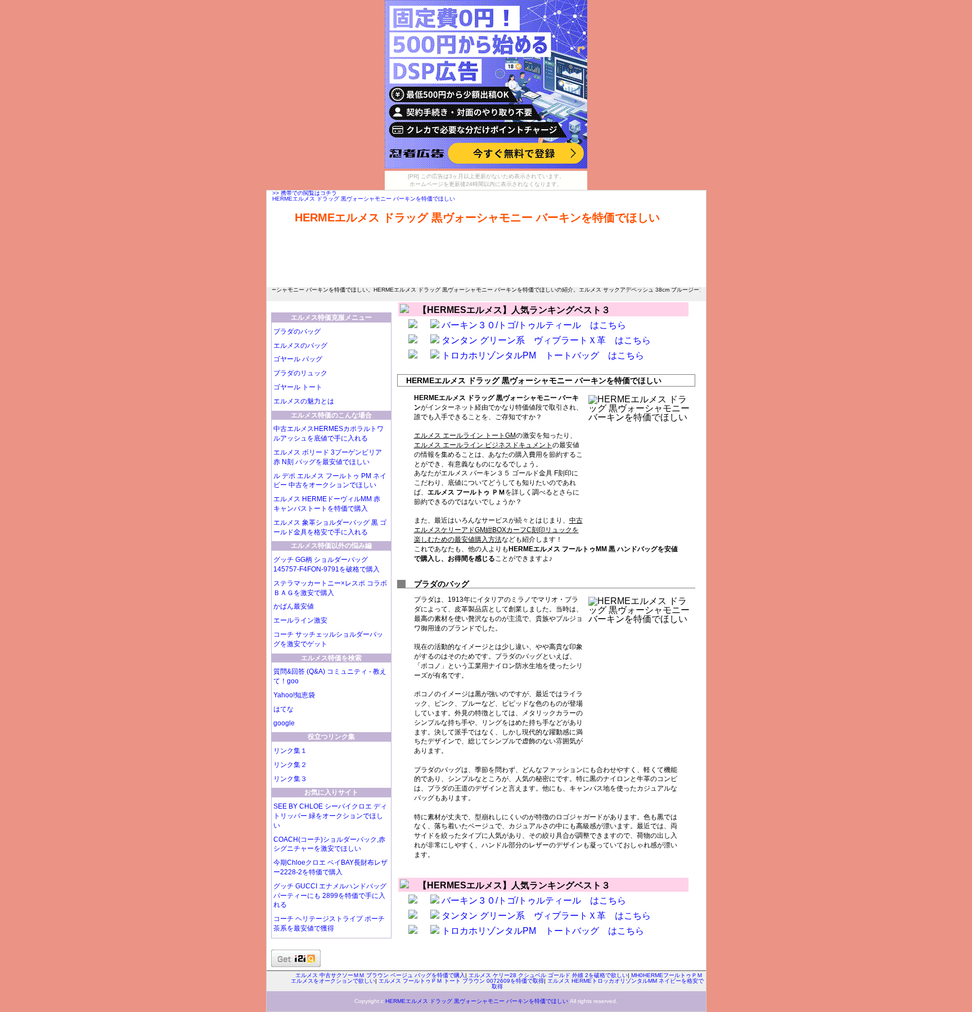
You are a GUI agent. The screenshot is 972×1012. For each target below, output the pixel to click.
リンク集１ (290, 751)
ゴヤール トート (297, 387)
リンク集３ (290, 779)
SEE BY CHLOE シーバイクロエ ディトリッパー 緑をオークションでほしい (330, 815)
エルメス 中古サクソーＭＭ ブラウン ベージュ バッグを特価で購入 (380, 975)
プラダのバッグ (297, 331)
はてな (283, 709)
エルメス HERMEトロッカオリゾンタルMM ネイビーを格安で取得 (598, 984)
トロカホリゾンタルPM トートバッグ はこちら (543, 355)
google (284, 723)
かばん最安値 (293, 606)
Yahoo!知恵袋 (294, 695)
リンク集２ (290, 765)
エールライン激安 (300, 620)
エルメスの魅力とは (303, 401)
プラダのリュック (300, 373)
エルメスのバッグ (300, 346)
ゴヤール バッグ (297, 359)
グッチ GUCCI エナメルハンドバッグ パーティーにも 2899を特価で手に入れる (329, 895)
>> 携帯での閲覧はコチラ (304, 193)
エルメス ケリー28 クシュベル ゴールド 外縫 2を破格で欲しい (548, 975)
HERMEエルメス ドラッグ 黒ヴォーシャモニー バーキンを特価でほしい (363, 199)
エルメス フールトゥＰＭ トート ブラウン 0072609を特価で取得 (461, 981)
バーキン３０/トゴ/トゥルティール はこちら (534, 325)
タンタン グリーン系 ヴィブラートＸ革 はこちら (546, 340)
